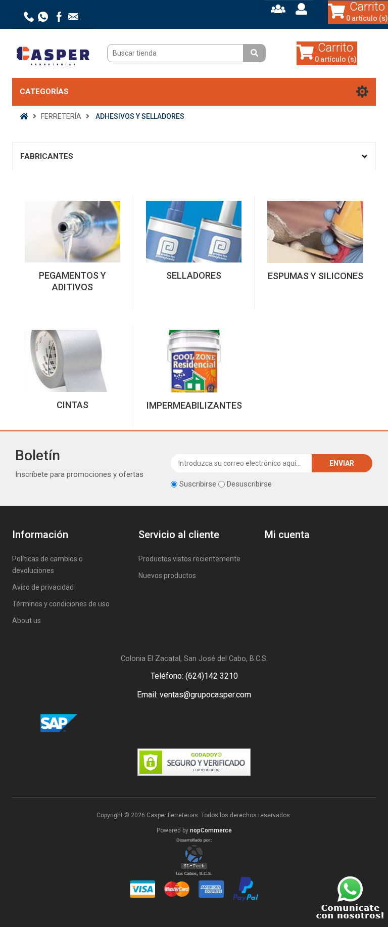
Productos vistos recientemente (189, 559)
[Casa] (24, 116)
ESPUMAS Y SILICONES (315, 276)
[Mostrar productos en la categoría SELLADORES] (193, 232)
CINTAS (72, 405)
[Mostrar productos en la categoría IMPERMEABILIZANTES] (194, 361)
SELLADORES (193, 275)
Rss (206, 723)
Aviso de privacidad (43, 587)
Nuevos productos (167, 575)
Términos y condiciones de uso (61, 604)
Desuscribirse (249, 484)
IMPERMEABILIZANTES (194, 405)
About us (26, 620)
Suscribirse (197, 484)
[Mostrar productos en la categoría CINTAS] (72, 361)
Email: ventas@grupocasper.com (194, 694)
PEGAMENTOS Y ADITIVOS (72, 281)
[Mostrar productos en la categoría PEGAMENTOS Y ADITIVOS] (72, 232)
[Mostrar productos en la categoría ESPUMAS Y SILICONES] (315, 232)
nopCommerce (211, 830)
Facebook (181, 723)
